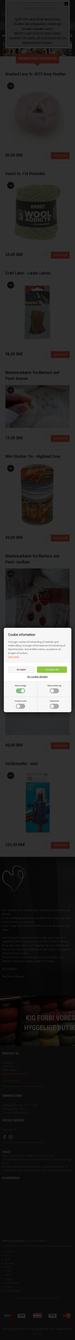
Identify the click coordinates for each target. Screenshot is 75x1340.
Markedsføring (54, 685)
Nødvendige (20, 685)
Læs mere (13, 656)
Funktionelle (21, 701)
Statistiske (54, 701)
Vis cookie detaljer (37, 676)
